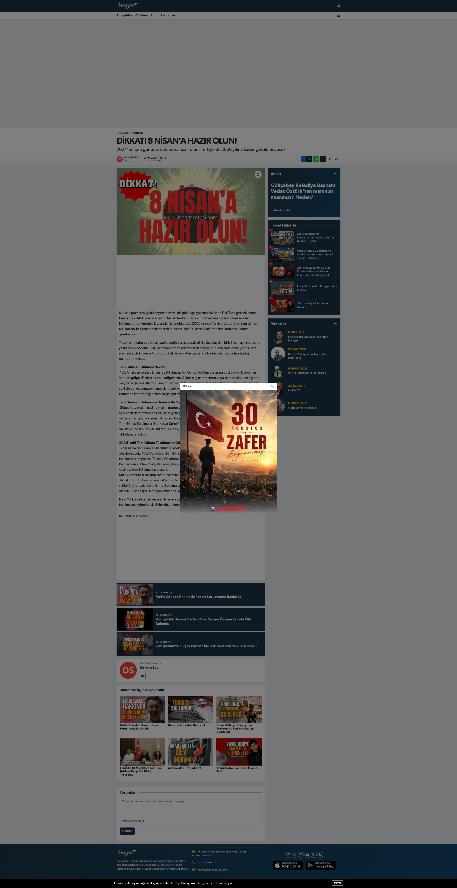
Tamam (337, 883)
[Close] (272, 386)
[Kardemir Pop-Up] (228, 451)
